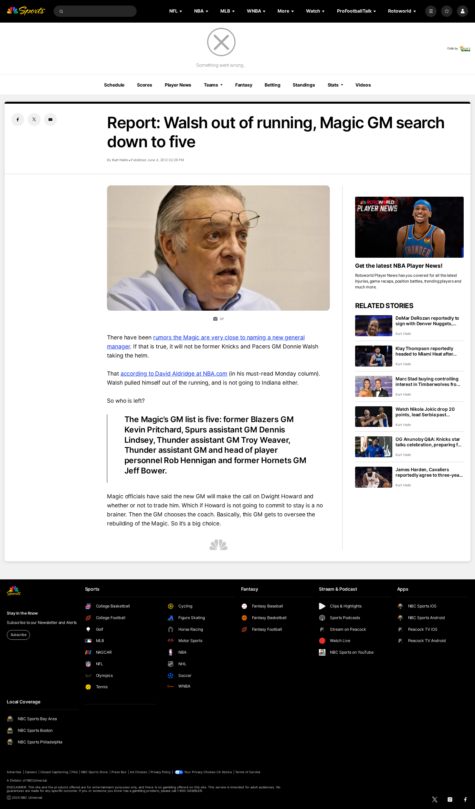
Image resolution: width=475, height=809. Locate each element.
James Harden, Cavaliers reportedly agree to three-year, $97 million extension (429, 472)
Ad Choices (138, 772)
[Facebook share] (17, 119)
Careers (31, 772)
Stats (333, 85)
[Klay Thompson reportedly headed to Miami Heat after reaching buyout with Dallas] (373, 356)
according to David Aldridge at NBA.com (174, 373)
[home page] (26, 11)
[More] (431, 11)
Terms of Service (247, 772)
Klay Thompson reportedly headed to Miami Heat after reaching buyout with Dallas (426, 351)
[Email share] (50, 119)
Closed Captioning (54, 772)
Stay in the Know (22, 613)
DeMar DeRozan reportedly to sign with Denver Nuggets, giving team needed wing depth (429, 320)
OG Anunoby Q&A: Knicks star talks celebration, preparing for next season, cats (429, 441)
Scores (144, 85)
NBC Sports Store (94, 772)
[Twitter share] (34, 119)
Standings (304, 85)
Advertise (14, 772)
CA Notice (224, 772)
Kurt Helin (120, 160)
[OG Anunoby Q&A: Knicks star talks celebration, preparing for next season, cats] (373, 446)
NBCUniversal (36, 780)
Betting (272, 85)
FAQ (74, 772)
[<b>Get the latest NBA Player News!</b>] (409, 227)
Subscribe (18, 635)
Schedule (114, 85)
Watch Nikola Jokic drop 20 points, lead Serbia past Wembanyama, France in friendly (425, 411)
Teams (211, 85)
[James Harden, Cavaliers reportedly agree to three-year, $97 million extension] (373, 477)
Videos (363, 85)
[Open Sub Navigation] (181, 11)
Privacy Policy (161, 772)
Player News (178, 85)
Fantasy (243, 85)
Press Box (118, 772)
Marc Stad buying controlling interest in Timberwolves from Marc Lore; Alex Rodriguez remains (428, 381)
